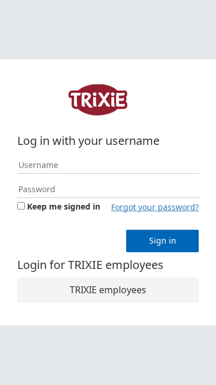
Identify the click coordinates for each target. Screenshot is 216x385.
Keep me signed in (63, 206)
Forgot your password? (155, 206)
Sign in (162, 240)
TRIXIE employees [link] (108, 289)
